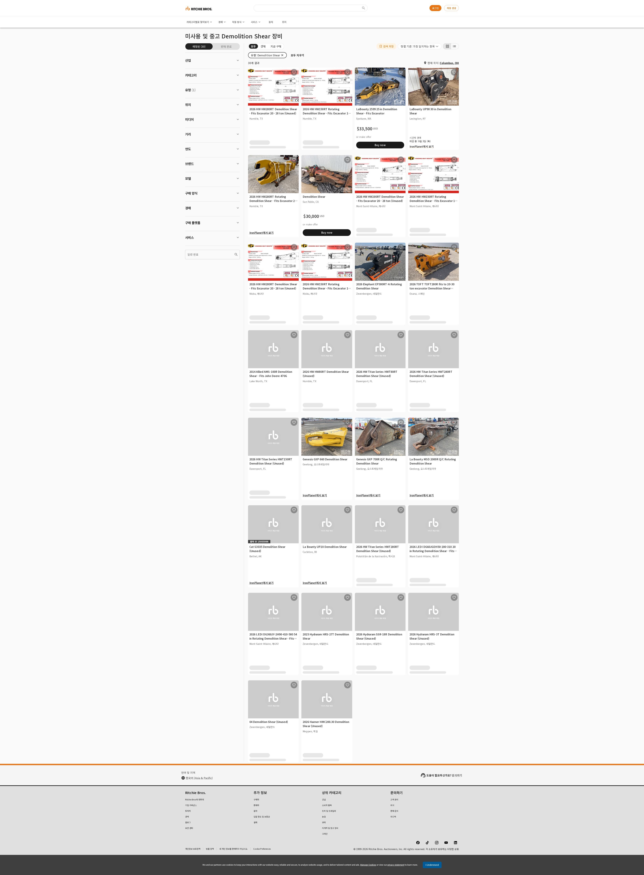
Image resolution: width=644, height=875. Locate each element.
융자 (271, 22)
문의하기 (457, 775)
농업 (324, 816)
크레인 (325, 833)
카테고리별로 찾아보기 (197, 22)
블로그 (188, 822)
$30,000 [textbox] (311, 216)
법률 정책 (210, 848)
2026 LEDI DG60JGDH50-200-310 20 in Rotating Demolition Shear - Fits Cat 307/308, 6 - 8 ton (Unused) (432, 551)
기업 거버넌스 (191, 805)
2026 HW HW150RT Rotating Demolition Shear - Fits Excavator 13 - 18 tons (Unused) (326, 113)
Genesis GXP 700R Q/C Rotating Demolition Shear (376, 461)
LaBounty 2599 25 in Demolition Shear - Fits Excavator (376, 111)
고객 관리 (394, 799)
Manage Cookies (368, 865)
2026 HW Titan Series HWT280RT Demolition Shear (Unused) (431, 374)
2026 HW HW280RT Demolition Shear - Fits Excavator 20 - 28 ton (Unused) (273, 111)
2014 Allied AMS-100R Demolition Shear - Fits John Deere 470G (270, 374)
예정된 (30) (199, 46)
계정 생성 (451, 8)
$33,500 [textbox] (364, 128)
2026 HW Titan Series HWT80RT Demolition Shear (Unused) (376, 374)
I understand (432, 865)
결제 (255, 822)
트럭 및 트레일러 (329, 810)
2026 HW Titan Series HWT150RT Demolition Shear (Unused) (270, 461)
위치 (284, 22)
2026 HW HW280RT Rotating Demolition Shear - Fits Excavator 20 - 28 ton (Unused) (272, 201)
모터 (324, 822)
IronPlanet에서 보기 (422, 146)
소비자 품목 (327, 805)
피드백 (393, 816)
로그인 (435, 8)
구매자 (256, 799)
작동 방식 (236, 22)
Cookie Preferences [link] (262, 848)
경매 (220, 22)
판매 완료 (226, 46)
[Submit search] (364, 8)
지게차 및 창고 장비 (330, 828)
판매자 (256, 805)
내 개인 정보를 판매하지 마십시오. (233, 848)
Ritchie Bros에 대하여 (194, 799)
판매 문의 (394, 810)
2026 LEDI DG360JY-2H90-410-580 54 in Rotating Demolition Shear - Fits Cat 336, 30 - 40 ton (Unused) (273, 638)
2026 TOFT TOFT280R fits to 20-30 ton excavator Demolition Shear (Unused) (432, 288)
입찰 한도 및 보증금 (262, 816)
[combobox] (420, 46)
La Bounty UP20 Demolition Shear (325, 547)
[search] (236, 254)
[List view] (455, 46)
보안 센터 (189, 828)
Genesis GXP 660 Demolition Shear (325, 459)
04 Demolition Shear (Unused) (268, 722)
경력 (187, 816)
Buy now (380, 145)
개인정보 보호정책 (192, 848)
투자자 (188, 810)
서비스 (254, 22)
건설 (324, 799)
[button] (386, 46)
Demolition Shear (314, 197)
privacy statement (395, 865)
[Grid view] (447, 46)
